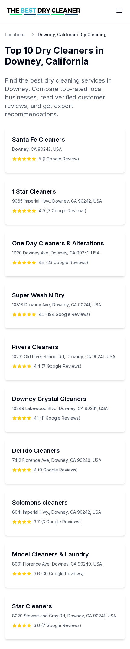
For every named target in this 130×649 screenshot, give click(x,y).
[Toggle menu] (119, 11)
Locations (15, 34)
